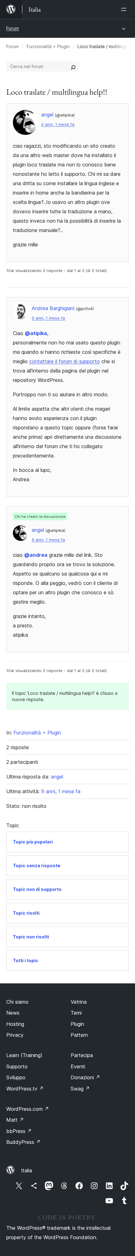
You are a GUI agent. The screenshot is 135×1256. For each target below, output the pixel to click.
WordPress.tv (25, 1088)
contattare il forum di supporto (64, 361)
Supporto (17, 1066)
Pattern (79, 1035)
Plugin (77, 1024)
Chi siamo (17, 1002)
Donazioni (85, 1077)
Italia (26, 1170)
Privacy (15, 1035)
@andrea (35, 555)
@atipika (36, 333)
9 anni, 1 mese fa (57, 124)
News (12, 1013)
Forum (12, 28)
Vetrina (79, 1002)
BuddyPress (23, 1142)
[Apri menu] (125, 9)
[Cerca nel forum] (73, 67)
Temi (76, 1013)
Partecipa (82, 1055)
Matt (15, 1120)
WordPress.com (27, 1109)
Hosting (15, 1024)
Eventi (78, 1066)
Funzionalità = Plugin (48, 46)
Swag (80, 1088)
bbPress (19, 1131)
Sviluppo (15, 1077)
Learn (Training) (24, 1055)
